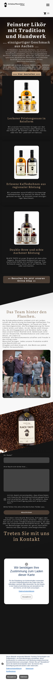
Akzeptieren (26, 597)
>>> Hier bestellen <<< (26, 74)
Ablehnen (23, 677)
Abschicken (26, 512)
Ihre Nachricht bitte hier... (16, 467)
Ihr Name (8, 455)
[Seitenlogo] (14, 5)
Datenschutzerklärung (26, 591)
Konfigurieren (11, 671)
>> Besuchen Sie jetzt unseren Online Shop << (26, 279)
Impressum (29, 668)
